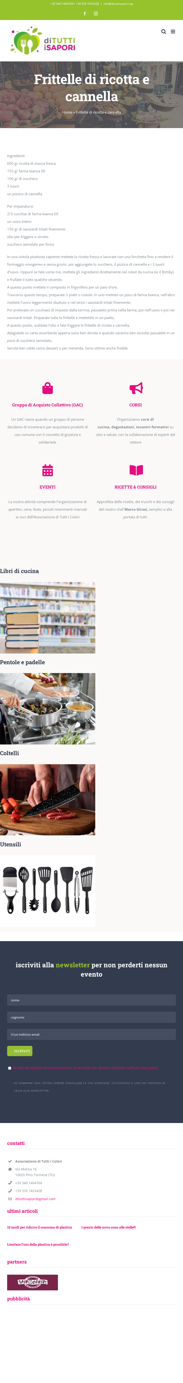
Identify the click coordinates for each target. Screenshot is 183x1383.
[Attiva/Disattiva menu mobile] (173, 31)
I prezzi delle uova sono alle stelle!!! (108, 1227)
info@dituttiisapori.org (118, 4)
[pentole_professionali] (47, 674)
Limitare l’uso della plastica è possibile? (38, 1244)
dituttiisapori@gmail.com (35, 1199)
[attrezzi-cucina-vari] (47, 857)
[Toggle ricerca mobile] (163, 31)
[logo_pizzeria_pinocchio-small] (32, 1276)
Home (67, 112)
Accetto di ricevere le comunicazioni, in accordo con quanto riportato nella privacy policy (85, 1067)
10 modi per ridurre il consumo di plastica (39, 1227)
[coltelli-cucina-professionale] (47, 766)
